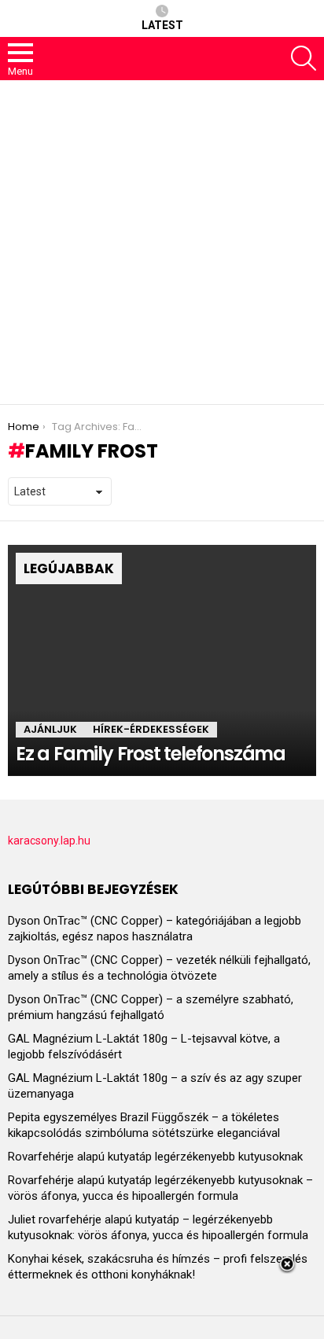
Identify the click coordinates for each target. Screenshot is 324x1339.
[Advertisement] (162, 242)
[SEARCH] (303, 58)
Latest (162, 25)
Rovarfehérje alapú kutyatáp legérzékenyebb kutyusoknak (155, 1157)
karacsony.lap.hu (49, 840)
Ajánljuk (50, 729)
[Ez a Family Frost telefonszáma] (162, 660)
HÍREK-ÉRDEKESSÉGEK (151, 729)
